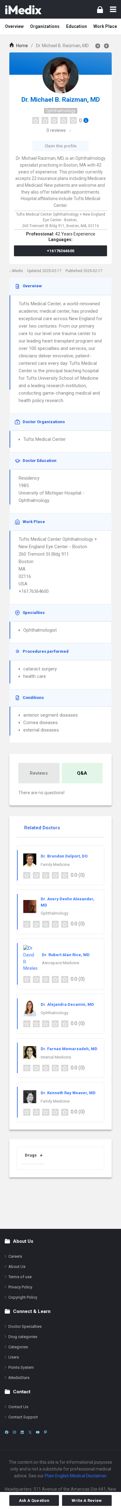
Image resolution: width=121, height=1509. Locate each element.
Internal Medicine (56, 1057)
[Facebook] (7, 1432)
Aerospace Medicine (60, 962)
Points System (21, 1367)
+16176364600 (60, 251)
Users (13, 1357)
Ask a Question (34, 1500)
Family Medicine (55, 864)
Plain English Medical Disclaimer (75, 1475)
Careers (15, 1256)
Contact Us (18, 1406)
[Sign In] (100, 9)
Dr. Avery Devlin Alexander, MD (67, 902)
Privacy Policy (20, 1287)
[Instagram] (14, 1432)
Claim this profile (60, 146)
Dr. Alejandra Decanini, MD (67, 1004)
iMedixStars (18, 1377)
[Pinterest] (45, 1432)
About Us (16, 1266)
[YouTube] (38, 1432)
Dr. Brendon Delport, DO (64, 856)
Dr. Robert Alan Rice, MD (66, 954)
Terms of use (20, 1276)
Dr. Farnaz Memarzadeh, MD (69, 1048)
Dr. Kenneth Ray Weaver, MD (68, 1092)
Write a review (87, 1500)
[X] (30, 1432)
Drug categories (22, 1336)
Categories (18, 1347)
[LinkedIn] (22, 1432)
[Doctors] (23, 9)
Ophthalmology (61, 110)
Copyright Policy (22, 1297)
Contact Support (23, 1417)
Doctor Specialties (25, 1326)
